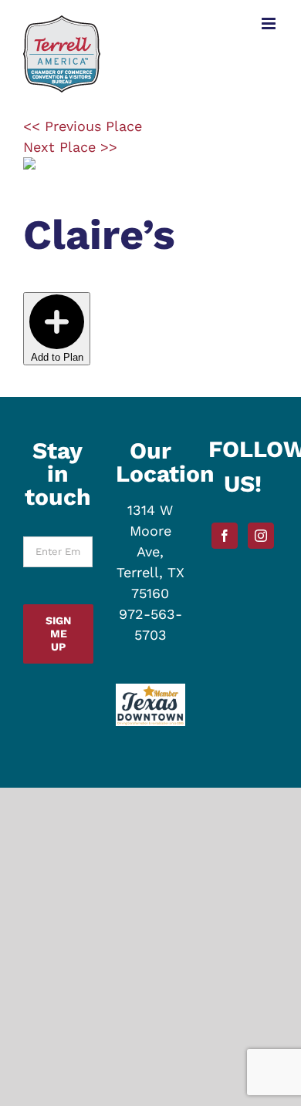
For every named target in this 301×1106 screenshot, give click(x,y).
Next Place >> (70, 147)
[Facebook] (224, 536)
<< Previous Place (82, 126)
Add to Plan (57, 357)
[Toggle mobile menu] (270, 23)
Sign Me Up (58, 633)
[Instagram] (261, 536)
